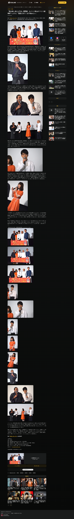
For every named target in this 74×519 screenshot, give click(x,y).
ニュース (42, 2)
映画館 (37, 2)
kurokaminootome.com (16, 446)
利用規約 (12, 513)
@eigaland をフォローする (28, 469)
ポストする (37, 465)
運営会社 (2, 513)
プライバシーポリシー (7, 513)
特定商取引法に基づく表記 (18, 513)
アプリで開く (62, 2)
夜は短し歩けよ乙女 (13, 18)
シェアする (18, 465)
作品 (31, 2)
